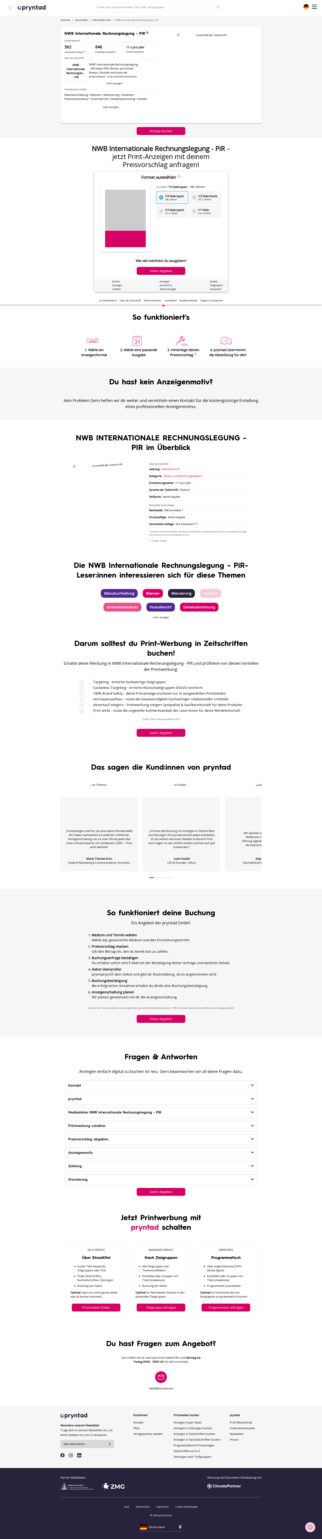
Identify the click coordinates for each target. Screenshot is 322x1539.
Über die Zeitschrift (130, 300)
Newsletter (237, 1434)
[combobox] (306, 6)
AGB (126, 1506)
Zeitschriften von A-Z (187, 1451)
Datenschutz (143, 1506)
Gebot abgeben (161, 733)
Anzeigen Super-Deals (188, 1422)
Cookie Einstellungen (186, 1506)
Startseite (65, 19)
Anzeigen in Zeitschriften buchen (194, 1434)
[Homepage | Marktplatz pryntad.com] (33, 8)
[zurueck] (10, 8)
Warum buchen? (153, 300)
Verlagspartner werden (148, 1434)
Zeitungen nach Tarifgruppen (192, 1457)
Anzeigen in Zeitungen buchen (193, 1428)
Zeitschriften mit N (101, 19)
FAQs (136, 1428)
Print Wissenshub (241, 1422)
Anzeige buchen (161, 131)
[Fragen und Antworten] (310, 1527)
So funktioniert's (108, 300)
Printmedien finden (96, 1307)
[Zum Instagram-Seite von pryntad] (71, 1455)
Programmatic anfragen (225, 1307)
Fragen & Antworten (211, 300)
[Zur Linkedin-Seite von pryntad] (79, 1455)
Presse (234, 1439)
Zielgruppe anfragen (161, 1307)
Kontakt (138, 1422)
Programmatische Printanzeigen (194, 1445)
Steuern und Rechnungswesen (182, 476)
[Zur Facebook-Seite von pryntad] (62, 1455)
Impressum (162, 1506)
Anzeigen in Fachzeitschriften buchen (197, 1439)
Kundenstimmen (188, 300)
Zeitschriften (81, 19)
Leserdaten (170, 300)
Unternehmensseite (242, 1428)
